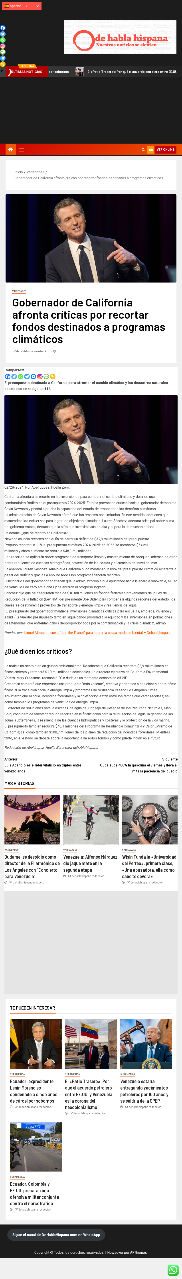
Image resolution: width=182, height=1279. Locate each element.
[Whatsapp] (20, 376)
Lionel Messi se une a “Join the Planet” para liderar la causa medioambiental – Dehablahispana (97, 633)
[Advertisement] (91, 110)
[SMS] (46, 376)
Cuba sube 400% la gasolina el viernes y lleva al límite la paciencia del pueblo (139, 765)
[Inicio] (10, 150)
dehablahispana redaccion (33, 351)
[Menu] (21, 149)
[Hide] (2, 71)
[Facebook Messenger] (33, 376)
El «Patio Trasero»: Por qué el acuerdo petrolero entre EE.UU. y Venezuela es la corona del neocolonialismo (88, 1094)
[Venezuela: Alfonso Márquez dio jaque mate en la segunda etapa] (91, 819)
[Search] (143, 150)
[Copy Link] (52, 376)
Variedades (19, 291)
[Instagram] (40, 376)
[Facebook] (7, 376)
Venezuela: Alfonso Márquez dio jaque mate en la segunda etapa (90, 863)
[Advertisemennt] (120, 37)
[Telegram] (27, 376)
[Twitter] (14, 376)
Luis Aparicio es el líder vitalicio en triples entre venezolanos (42, 765)
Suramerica (17, 1074)
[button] (21, 149)
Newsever (115, 1252)
